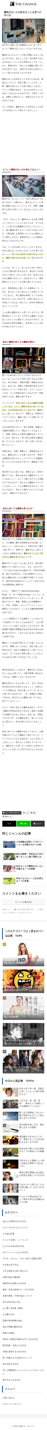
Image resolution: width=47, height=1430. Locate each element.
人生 (26, 813)
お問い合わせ (8, 1398)
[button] (38, 824)
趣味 (34, 813)
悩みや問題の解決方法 (13, 813)
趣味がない (9, 816)
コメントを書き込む (23, 902)
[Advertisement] (23, 138)
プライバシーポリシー (12, 1404)
